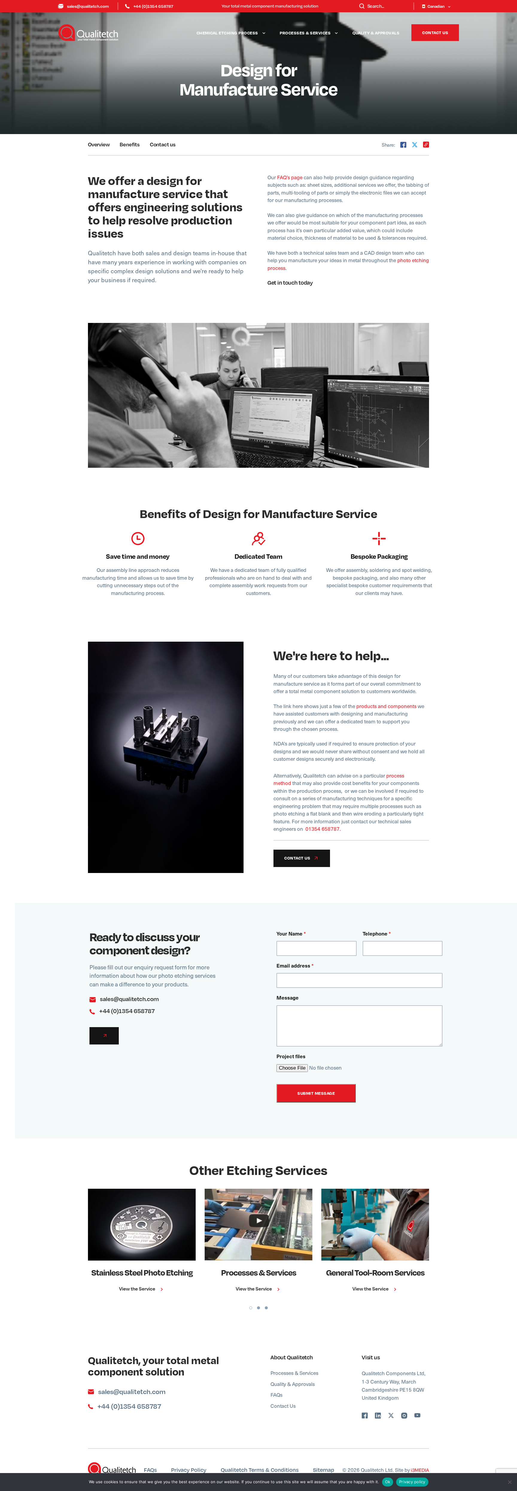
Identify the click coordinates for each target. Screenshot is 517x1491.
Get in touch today (290, 282)
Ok (387, 1481)
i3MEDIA (419, 1470)
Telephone (377, 933)
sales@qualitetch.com (88, 6)
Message (287, 997)
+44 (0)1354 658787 (153, 6)
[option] (142, 1242)
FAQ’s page (289, 177)
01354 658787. (323, 829)
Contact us (163, 144)
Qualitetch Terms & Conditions (260, 1469)
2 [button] (258, 1307)
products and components (386, 706)
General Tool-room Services (375, 1272)
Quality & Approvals (376, 32)
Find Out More (138, 1224)
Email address (295, 965)
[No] (510, 1482)
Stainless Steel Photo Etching (142, 1272)
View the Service (137, 1289)
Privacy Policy (188, 1469)
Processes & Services (305, 32)
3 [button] (266, 1307)
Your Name (291, 933)
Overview (99, 144)
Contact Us (435, 32)
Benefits (129, 144)
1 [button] (250, 1307)
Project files (290, 1056)
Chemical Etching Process (227, 32)
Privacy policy (412, 1481)
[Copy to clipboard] (426, 145)
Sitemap (323, 1469)
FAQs (276, 1395)
